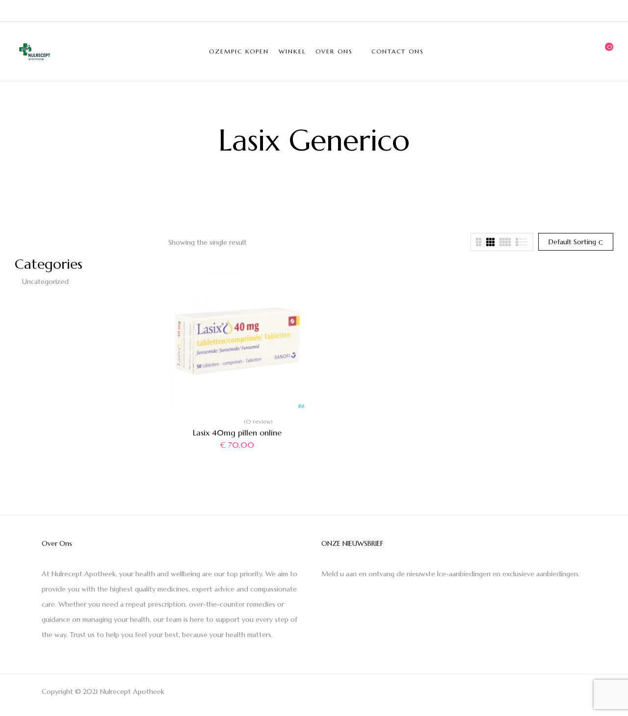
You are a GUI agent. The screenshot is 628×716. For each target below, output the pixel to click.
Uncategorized (45, 281)
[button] (606, 51)
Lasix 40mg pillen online (237, 432)
